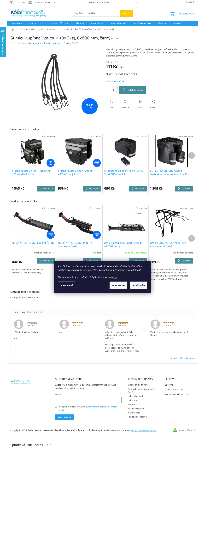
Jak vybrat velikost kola (176, 394)
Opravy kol (170, 385)
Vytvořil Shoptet (187, 430)
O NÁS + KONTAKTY (174, 389)
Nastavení (67, 285)
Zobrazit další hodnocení (181, 358)
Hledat (127, 13)
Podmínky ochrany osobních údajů (141, 391)
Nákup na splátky (136, 408)
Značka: (71, 43)
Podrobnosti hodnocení (49, 43)
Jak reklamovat (135, 396)
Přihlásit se (64, 417)
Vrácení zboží (134, 404)
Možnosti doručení (115, 81)
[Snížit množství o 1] (117, 92)
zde (115, 277)
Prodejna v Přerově (137, 417)
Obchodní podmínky (99, 2)
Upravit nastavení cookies (144, 430)
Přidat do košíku (135, 89)
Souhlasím (138, 285)
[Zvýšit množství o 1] (117, 88)
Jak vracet (133, 400)
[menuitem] (16, 23)
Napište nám (134, 412)
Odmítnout (118, 285)
